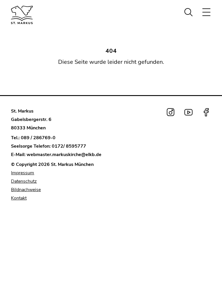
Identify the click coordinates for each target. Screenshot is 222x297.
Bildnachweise (26, 189)
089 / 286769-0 (38, 138)
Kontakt (19, 198)
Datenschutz (24, 181)
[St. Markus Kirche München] (32, 15)
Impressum (22, 173)
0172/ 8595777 (69, 146)
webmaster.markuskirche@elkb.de (64, 154)
